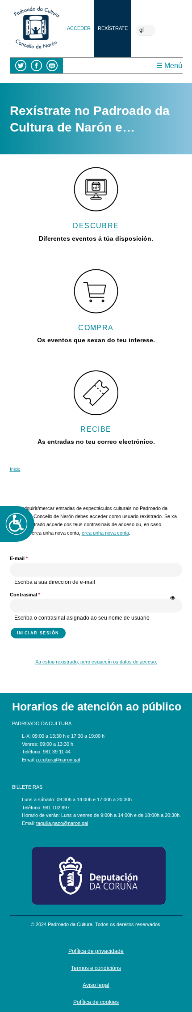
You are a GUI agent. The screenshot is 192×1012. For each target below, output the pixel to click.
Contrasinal (25, 594)
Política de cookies (96, 1002)
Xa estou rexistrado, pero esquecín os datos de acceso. (96, 661)
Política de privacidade (96, 951)
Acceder (79, 28)
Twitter (21, 65)
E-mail (19, 558)
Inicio (15, 469)
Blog (52, 65)
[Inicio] (36, 49)
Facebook (36, 65)
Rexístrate (113, 28)
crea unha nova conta (105, 533)
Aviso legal (96, 985)
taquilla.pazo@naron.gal (62, 823)
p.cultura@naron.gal (58, 759)
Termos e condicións (96, 968)
